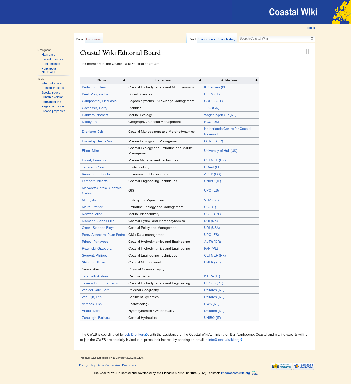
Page (79, 39)
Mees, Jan (90, 200)
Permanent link (51, 102)
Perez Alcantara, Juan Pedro (103, 235)
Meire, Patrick (92, 207)
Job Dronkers (135, 334)
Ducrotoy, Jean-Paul (97, 141)
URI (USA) (212, 228)
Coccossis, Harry (94, 108)
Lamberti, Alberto (95, 181)
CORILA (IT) (213, 101)
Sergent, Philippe (95, 255)
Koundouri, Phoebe (96, 174)
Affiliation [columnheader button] (229, 80)
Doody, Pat (90, 122)
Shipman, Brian (93, 262)
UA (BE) (210, 207)
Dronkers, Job (92, 131)
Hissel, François (94, 160)
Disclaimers (129, 365)
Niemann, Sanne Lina (98, 221)
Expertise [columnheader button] (163, 80)
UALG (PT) (212, 214)
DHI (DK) (211, 221)
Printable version (53, 97)
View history (226, 39)
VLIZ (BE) (211, 200)
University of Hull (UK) (220, 151)
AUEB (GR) (212, 174)
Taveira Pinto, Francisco (100, 283)
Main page (48, 54)
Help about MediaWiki (49, 70)
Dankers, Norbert (95, 115)
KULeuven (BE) (216, 87)
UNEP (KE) (212, 262)
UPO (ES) (211, 190)
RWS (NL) (211, 304)
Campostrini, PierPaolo (99, 101)
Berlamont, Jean (94, 87)
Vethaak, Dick (92, 304)
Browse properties (53, 111)
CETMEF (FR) (215, 160)
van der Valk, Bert (95, 290)
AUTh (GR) (212, 241)
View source (206, 39)
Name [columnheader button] (101, 80)
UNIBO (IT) (212, 181)
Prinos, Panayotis (95, 241)
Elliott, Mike (90, 151)
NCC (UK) (211, 122)
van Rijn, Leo (92, 297)
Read (192, 39)
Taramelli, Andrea (95, 276)
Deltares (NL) (214, 290)
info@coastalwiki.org (223, 340)
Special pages (51, 92)
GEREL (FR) (213, 141)
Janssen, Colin (93, 167)
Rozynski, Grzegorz (97, 248)
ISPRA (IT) (212, 276)
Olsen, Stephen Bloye (98, 228)
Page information (53, 106)
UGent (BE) (213, 167)
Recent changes (52, 59)
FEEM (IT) (212, 94)
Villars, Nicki (91, 311)
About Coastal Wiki (109, 365)
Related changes (53, 87)
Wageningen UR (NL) (220, 115)
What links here (52, 83)
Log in (311, 28)
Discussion (93, 39)
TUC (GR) (211, 108)
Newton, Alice (92, 214)
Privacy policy (87, 365)
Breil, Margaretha (95, 94)
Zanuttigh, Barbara (96, 318)
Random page (51, 64)
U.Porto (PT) (213, 283)
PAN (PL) (211, 248)
